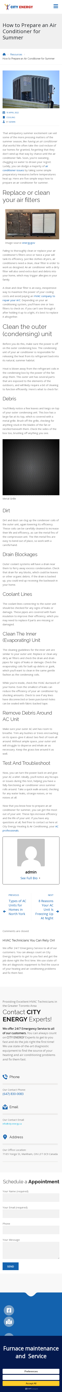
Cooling (10, 117)
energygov (28, 242)
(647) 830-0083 (13, 1094)
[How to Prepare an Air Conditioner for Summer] (31, 89)
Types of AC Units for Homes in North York (17, 907)
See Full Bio (29, 878)
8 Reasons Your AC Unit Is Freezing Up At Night (44, 909)
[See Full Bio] (40, 878)
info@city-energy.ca (12, 1123)
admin (12, 121)
